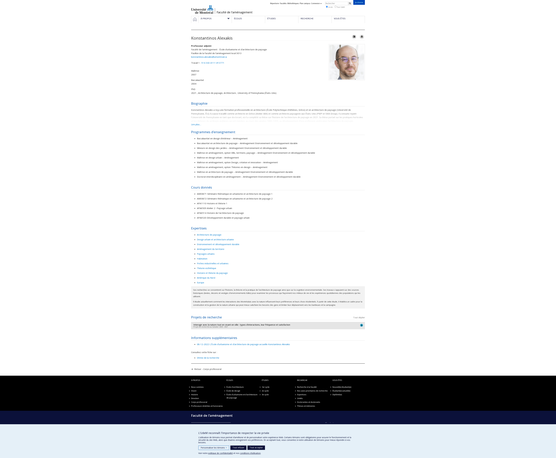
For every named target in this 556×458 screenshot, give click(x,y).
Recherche (302, 380)
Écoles (229, 380)
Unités (300, 398)
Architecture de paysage (209, 234)
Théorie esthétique (206, 268)
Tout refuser (238, 447)
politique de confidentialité (220, 453)
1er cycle (265, 387)
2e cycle (265, 390)
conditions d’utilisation (250, 453)
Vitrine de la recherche (208, 357)
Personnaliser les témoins (214, 447)
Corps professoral (199, 402)
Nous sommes (197, 387)
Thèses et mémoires (306, 406)
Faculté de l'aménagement (235, 12)
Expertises (301, 394)
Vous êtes (337, 380)
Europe (200, 282)
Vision (193, 390)
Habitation (202, 258)
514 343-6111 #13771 (212, 62)
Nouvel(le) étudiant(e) (341, 387)
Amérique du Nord (206, 277)
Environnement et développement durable (218, 244)
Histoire (194, 394)
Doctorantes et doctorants (308, 402)
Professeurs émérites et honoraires (207, 406)
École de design (233, 390)
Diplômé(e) (337, 394)
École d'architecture (235, 387)
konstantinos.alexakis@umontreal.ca (209, 56)
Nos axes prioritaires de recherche (312, 390)
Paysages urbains (206, 253)
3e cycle (265, 394)
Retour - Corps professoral (207, 369)
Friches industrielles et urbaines (212, 263)
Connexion (315, 3)
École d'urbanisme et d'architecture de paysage (241, 396)
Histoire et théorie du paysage (212, 272)
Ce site (330, 7)
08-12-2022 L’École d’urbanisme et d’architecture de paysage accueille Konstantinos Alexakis (243, 344)
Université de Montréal (202, 9)
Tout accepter (256, 447)
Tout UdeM (340, 7)
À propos (195, 380)
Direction (195, 398)
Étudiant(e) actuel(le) (341, 390)
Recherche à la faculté (307, 387)
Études (265, 380)
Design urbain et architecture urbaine (215, 239)
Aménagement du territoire (210, 249)
